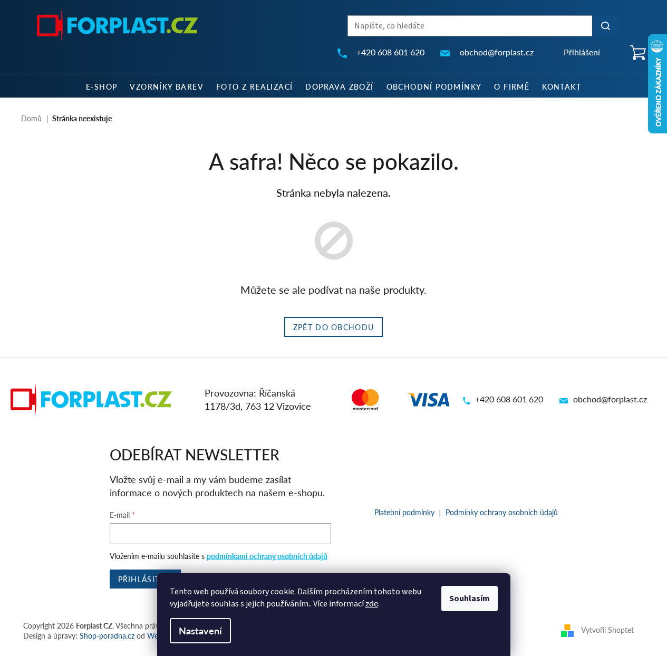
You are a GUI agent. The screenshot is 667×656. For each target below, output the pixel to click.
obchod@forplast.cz (610, 399)
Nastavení (200, 630)
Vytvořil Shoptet (607, 629)
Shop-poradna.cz (107, 635)
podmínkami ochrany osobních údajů (267, 556)
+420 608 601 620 (509, 399)
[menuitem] (101, 86)
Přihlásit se (145, 579)
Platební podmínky (404, 512)
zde (371, 603)
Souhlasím (469, 598)
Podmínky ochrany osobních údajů (502, 512)
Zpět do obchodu (333, 327)
